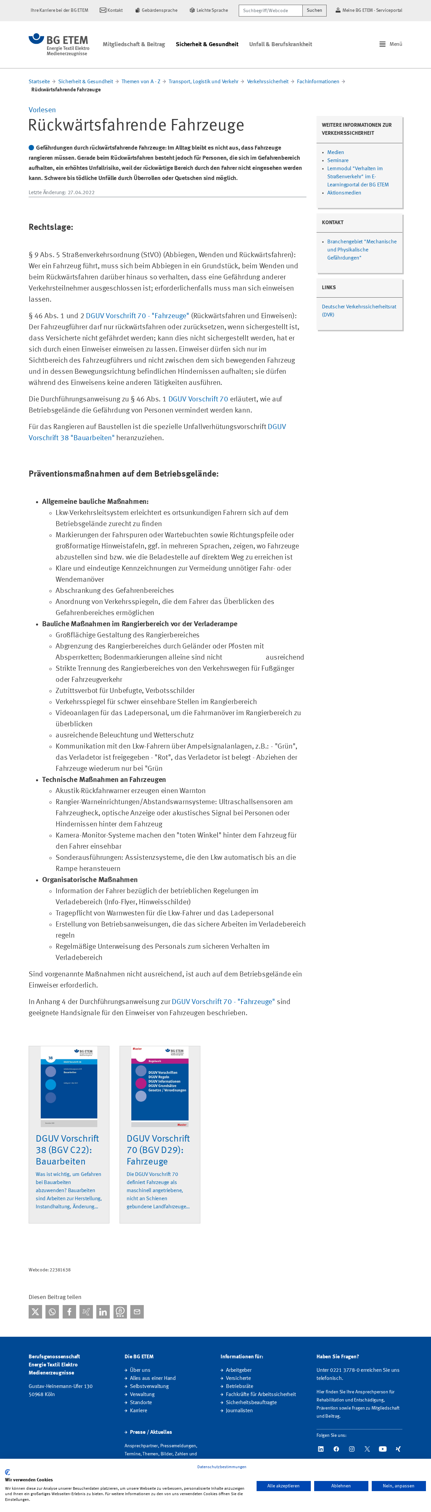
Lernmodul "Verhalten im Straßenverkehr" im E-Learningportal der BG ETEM (358, 177)
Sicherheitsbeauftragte (251, 1402)
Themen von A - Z (141, 82)
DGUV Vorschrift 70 (198, 399)
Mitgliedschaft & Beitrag (134, 44)
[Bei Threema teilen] (120, 1312)
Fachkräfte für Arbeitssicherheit (261, 1394)
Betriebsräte (239, 1386)
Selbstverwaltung (149, 1386)
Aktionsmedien (344, 193)
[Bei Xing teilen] (86, 1312)
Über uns (140, 1370)
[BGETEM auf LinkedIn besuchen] (321, 1449)
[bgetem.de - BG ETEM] (59, 44)
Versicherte (238, 1378)
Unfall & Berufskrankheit (280, 44)
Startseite (39, 82)
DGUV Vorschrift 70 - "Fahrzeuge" (137, 316)
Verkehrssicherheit (268, 82)
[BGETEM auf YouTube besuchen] (382, 1449)
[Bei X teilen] (35, 1312)
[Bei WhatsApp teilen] (52, 1312)
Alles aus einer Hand (153, 1378)
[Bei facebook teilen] (69, 1312)
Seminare (337, 160)
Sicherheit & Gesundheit (207, 44)
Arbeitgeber (239, 1370)
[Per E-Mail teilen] (137, 1312)
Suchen (314, 10)
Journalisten (239, 1411)
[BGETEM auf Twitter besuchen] (367, 1449)
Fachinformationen (318, 82)
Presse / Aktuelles (151, 1432)
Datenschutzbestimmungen (221, 1467)
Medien (335, 152)
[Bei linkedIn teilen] (103, 1312)
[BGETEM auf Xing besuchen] (398, 1449)
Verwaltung (142, 1394)
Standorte (141, 1402)
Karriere (138, 1411)
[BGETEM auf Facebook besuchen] (336, 1449)
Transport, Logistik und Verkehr (204, 82)
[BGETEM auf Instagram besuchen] (351, 1449)
